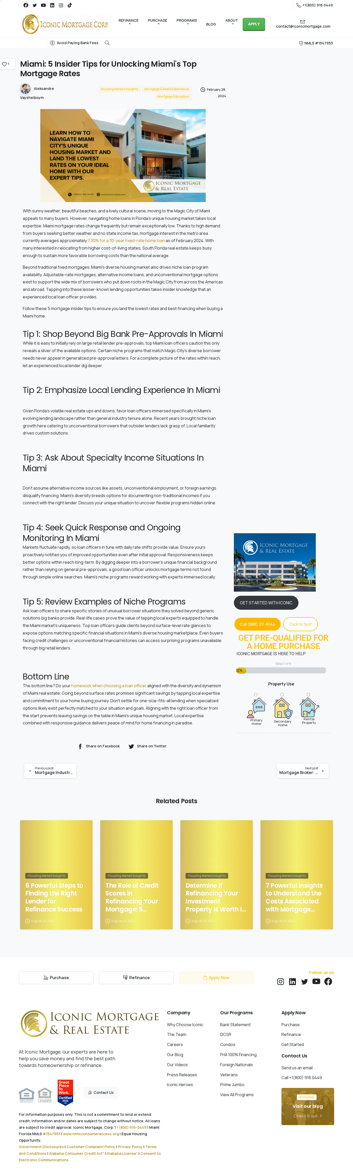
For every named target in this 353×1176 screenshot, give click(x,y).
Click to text (300, 624)
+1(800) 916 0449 (317, 5)
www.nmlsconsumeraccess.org (91, 1133)
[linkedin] (52, 5)
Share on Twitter (152, 746)
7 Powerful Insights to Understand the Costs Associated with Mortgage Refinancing (294, 898)
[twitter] (34, 5)
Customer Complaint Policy (90, 1146)
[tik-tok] (69, 5)
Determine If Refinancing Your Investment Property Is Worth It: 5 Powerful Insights (216, 898)
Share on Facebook (103, 746)
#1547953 (51, 1133)
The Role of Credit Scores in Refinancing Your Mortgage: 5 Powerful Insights (132, 898)
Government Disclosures (41, 1146)
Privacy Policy (130, 1146)
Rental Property (309, 720)
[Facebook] (25, 5)
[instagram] (61, 5)
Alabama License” (122, 1153)
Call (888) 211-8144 (257, 624)
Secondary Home (282, 723)
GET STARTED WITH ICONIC (266, 603)
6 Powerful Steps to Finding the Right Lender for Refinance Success (54, 898)
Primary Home (256, 721)
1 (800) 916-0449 (132, 1127)
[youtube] (43, 5)
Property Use (281, 684)
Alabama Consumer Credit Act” (76, 1153)
